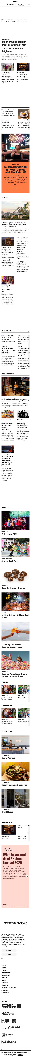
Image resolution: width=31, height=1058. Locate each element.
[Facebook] (2, 958)
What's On (5, 982)
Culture (4, 968)
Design (4, 970)
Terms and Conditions (9, 987)
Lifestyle (4, 977)
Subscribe (9, 950)
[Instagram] (4, 958)
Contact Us (5, 992)
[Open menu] (29, 4)
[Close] (28, 1052)
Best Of (4, 965)
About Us (5, 990)
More (28, 331)
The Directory (6, 972)
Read (15, 189)
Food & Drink (6, 975)
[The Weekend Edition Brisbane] (15, 4)
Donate (9, 954)
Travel (4, 980)
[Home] (15, 1)
